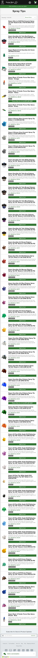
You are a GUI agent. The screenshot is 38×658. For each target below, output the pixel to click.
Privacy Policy (19, 645)
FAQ (25, 643)
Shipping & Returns (31, 643)
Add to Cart (22, 32)
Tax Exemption (12, 643)
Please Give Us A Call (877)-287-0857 (22, 101)
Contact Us (5, 643)
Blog (22, 643)
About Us (18, 643)
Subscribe (33, 635)
